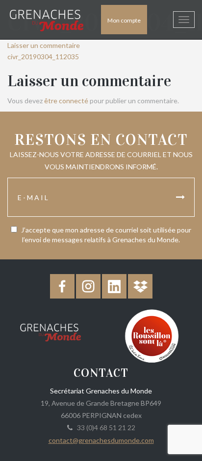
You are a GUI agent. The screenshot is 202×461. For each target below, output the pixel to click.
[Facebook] (62, 286)
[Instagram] (88, 286)
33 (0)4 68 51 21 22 (104, 427)
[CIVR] (151, 335)
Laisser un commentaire (43, 45)
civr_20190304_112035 (43, 56)
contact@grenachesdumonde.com (101, 440)
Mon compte (124, 20)
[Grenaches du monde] (50, 330)
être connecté (66, 100)
